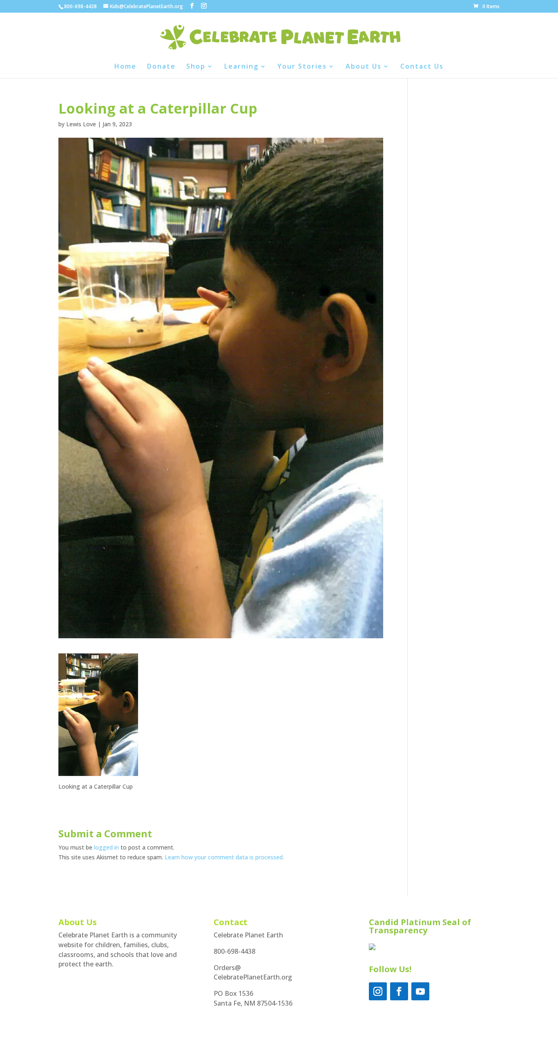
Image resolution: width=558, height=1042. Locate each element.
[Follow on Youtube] (420, 991)
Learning (241, 67)
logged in (106, 847)
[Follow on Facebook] (399, 991)
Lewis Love (81, 124)
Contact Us (422, 67)
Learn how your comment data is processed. (224, 857)
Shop (195, 67)
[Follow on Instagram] (378, 991)
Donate (161, 67)
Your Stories (302, 67)
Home (125, 67)
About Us (364, 67)
